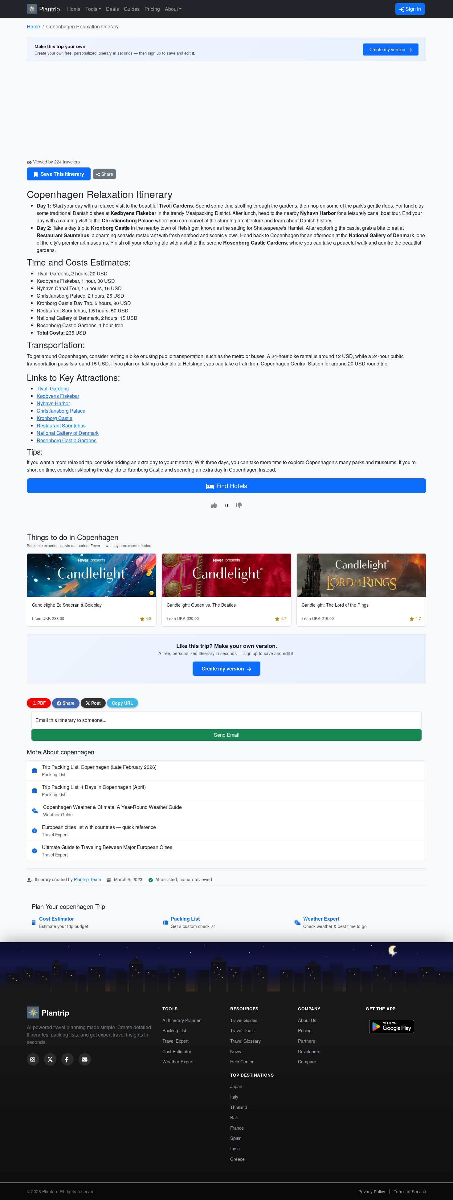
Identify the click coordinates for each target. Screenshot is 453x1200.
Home (73, 8)
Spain (236, 1138)
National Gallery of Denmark (68, 432)
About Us (307, 1020)
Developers (309, 1051)
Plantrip (49, 8)
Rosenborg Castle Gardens (66, 440)
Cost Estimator (176, 1051)
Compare (307, 1061)
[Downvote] (238, 505)
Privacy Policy (371, 1191)
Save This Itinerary (61, 173)
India (235, 1148)
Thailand (238, 1107)
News (235, 1051)
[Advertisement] (226, 112)
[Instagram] (33, 1059)
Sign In (412, 8)
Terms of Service (410, 1191)
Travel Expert (175, 1040)
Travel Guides (243, 1020)
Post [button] (95, 703)
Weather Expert (178, 1061)
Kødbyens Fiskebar (58, 395)
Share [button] (68, 703)
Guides (132, 8)
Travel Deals (242, 1030)
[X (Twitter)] (50, 1059)
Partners (306, 1040)
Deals (112, 8)
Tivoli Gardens (53, 388)
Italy (234, 1096)
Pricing (152, 8)
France (237, 1127)
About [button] (171, 8)
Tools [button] (91, 8)
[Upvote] (214, 505)
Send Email (226, 734)
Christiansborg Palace (61, 410)
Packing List (174, 1030)
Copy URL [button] (122, 703)
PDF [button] (41, 703)
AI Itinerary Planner (181, 1020)
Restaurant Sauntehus (61, 425)
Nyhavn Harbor (53, 403)
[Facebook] (67, 1059)
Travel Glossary (245, 1040)
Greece (237, 1159)
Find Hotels (231, 485)
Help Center (242, 1061)
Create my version (387, 49)
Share (106, 174)
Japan (236, 1086)
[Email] (85, 1059)
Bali (234, 1117)
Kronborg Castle (54, 418)
